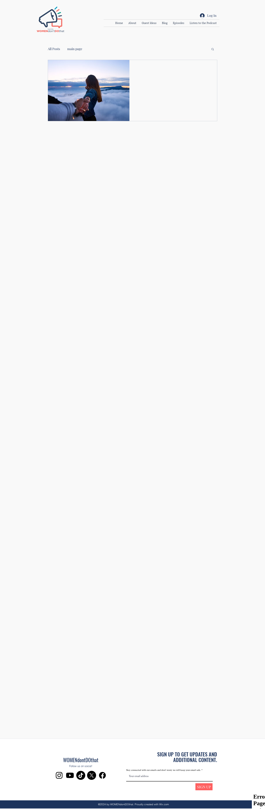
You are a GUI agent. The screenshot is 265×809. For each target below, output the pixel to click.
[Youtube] (69, 775)
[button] (212, 49)
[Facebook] (102, 775)
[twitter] (91, 775)
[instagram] (59, 775)
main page (74, 49)
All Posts (54, 49)
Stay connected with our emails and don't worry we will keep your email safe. (163, 770)
